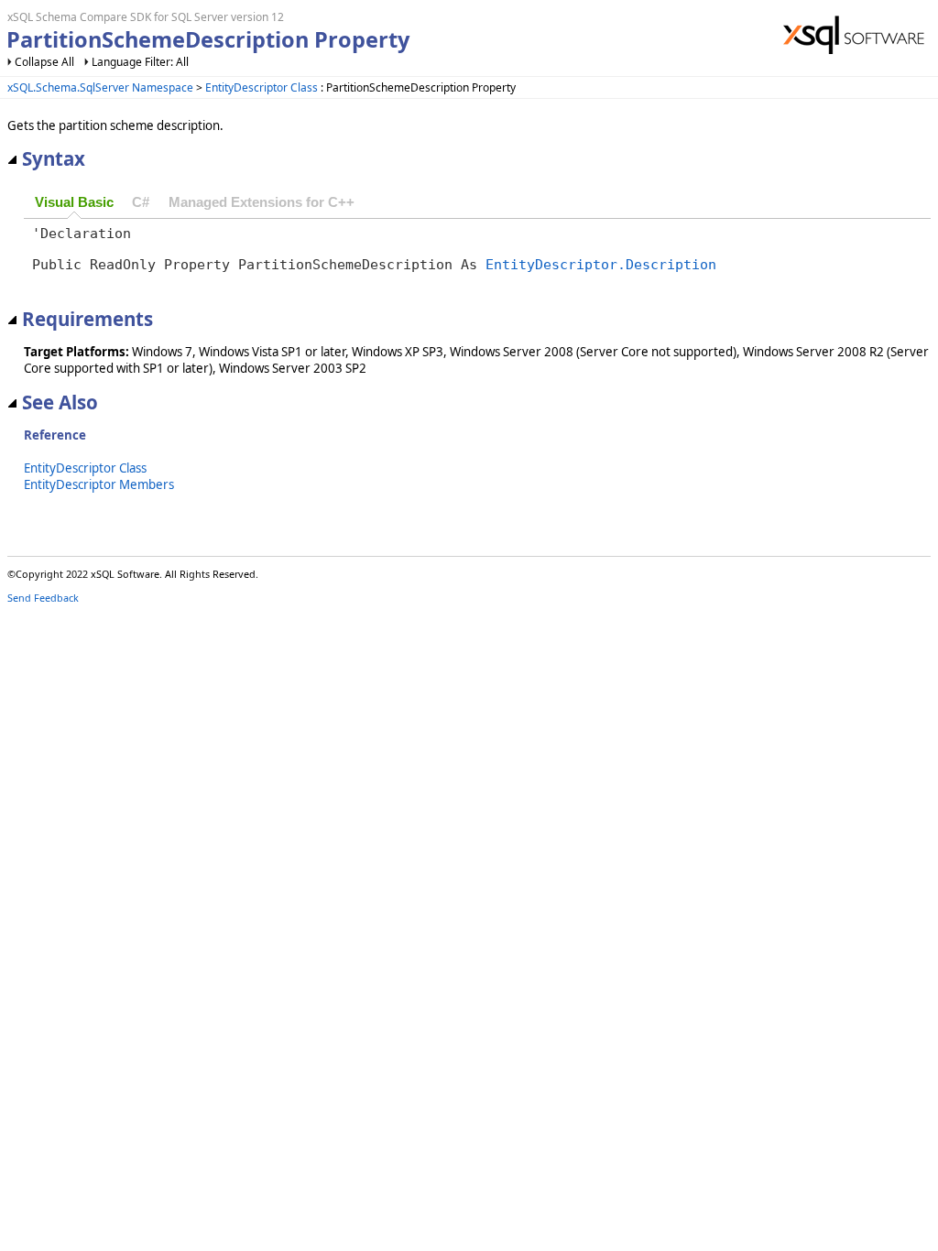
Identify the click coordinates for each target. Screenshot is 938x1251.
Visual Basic (74, 202)
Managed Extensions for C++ (261, 202)
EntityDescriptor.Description (600, 264)
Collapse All (44, 62)
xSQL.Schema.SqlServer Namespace (100, 87)
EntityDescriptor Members (99, 484)
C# (140, 202)
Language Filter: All (140, 62)
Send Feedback (43, 597)
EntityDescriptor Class (261, 87)
